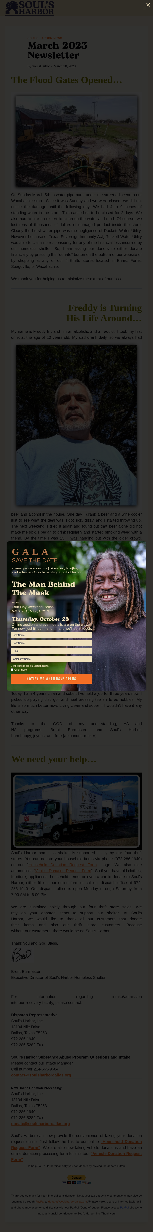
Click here (20, 669)
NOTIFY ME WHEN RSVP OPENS (51, 679)
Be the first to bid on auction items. (30, 665)
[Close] (148, 5)
